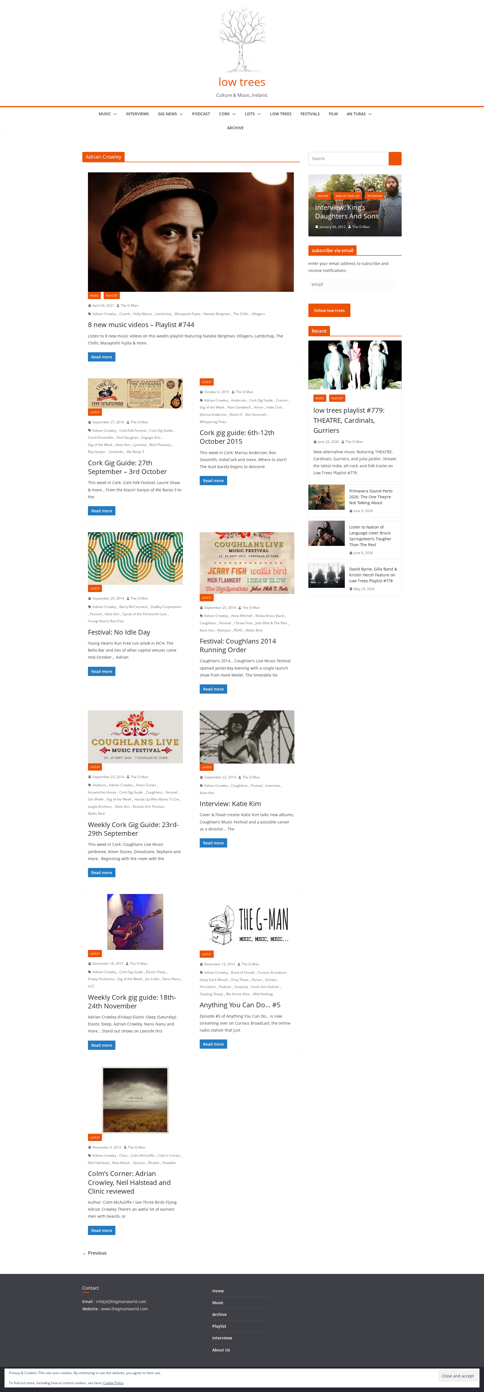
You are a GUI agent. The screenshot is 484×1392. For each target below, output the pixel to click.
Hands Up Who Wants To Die (156, 799)
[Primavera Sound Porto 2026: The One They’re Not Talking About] (326, 501)
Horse (258, 407)
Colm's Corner (169, 1155)
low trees (242, 81)
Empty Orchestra (101, 978)
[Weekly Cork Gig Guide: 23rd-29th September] (135, 736)
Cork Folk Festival (132, 430)
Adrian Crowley (104, 313)
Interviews (137, 113)
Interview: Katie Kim (230, 803)
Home (218, 1291)
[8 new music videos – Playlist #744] (191, 232)
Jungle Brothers (100, 806)
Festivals (310, 113)
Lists (250, 113)
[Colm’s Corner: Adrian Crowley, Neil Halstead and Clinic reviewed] (135, 1100)
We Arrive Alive (238, 994)
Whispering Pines (213, 421)
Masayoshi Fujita (187, 313)
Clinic (123, 1155)
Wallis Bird (254, 630)
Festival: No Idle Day (119, 632)
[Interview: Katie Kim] (247, 737)
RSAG (238, 630)
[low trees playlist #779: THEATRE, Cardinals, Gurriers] (355, 365)
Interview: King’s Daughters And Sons (347, 211)
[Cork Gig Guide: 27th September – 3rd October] (135, 393)
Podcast (201, 113)
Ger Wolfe (96, 799)
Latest (95, 412)
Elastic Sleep (156, 972)
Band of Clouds (243, 972)
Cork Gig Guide (161, 430)
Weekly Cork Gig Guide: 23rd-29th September (133, 829)
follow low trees (329, 310)
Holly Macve (142, 313)
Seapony (241, 986)
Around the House (102, 792)
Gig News (167, 113)
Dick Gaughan (127, 437)
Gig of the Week (100, 444)
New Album (121, 1162)
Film (333, 113)
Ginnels (271, 979)
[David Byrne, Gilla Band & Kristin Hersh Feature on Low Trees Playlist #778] (326, 579)
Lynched (139, 444)
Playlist (112, 295)
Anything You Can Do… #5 (240, 1004)
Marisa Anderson (213, 414)
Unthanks (116, 451)
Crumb (124, 313)
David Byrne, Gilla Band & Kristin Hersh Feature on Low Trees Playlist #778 (373, 574)
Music (105, 113)
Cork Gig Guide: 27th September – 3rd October (127, 467)
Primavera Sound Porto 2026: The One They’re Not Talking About (370, 496)
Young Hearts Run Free (106, 621)
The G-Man (129, 305)
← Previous (94, 1253)
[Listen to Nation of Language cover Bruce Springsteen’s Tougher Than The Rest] (326, 540)
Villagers (258, 313)
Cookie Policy (113, 1383)
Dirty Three (240, 979)
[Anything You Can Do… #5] (247, 922)
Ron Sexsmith (255, 414)
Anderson (238, 400)
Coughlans (208, 623)
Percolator (208, 986)
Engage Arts (150, 437)
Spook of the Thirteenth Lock (144, 614)
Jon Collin (152, 978)
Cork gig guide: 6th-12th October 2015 (237, 437)
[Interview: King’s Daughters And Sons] (355, 177)
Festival (96, 614)
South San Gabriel (265, 986)
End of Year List (348, 196)
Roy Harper (97, 451)
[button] (114, 114)
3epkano (99, 785)
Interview (273, 785)
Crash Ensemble (100, 437)
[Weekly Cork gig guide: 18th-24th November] (135, 922)
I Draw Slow (243, 623)
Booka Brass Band (269, 615)
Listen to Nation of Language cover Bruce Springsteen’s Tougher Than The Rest (370, 535)
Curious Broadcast (272, 972)
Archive (235, 127)
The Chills (240, 313)
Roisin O (236, 414)
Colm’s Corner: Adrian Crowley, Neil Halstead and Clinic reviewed (129, 1182)
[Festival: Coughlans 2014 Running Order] (247, 563)
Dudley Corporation (166, 606)
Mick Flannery (160, 444)
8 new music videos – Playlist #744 (141, 324)
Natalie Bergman (217, 313)
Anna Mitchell (241, 615)
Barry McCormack (133, 606)
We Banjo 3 (135, 451)
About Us (221, 1350)
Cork (224, 113)
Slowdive (169, 1162)
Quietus (139, 1162)
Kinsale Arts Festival (148, 806)
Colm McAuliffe (143, 1155)
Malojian (224, 630)
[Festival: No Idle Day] (135, 558)
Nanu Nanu (171, 978)
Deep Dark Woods (214, 979)
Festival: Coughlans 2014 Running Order (238, 645)
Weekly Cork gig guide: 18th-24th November (132, 1001)
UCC (91, 986)
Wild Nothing (263, 994)
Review (153, 1162)
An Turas (356, 113)
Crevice (282, 400)
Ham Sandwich (239, 407)
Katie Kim (123, 444)
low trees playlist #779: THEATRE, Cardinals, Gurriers (349, 420)
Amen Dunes (146, 785)
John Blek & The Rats (271, 623)
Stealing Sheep (211, 994)
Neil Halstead (98, 1162)
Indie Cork (274, 407)
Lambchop (163, 313)
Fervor (257, 979)
